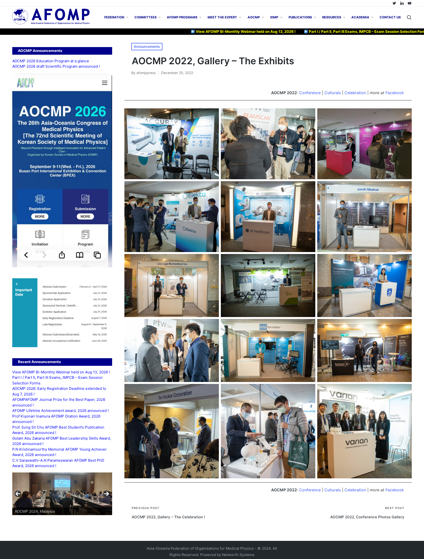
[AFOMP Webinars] (409, 3)
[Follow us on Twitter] (394, 3)
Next (106, 494)
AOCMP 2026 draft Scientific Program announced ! (56, 66)
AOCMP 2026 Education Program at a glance (50, 61)
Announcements (147, 46)
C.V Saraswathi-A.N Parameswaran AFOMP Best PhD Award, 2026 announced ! (58, 463)
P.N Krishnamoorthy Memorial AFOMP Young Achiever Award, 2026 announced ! (59, 452)
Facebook (394, 92)
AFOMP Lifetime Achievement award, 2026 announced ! (60, 410)
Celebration (355, 92)
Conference (310, 92)
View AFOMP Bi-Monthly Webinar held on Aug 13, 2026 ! (209, 31)
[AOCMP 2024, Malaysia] (62, 493)
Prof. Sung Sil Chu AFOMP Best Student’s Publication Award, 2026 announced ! (58, 430)
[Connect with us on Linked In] (402, 3)
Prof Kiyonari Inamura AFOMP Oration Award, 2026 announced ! (56, 419)
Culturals (333, 92)
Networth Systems (238, 554)
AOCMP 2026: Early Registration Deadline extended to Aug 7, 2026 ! (59, 391)
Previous (18, 494)
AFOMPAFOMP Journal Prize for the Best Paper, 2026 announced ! (58, 402)
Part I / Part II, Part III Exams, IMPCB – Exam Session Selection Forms (332, 31)
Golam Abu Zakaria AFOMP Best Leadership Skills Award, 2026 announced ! (61, 441)
